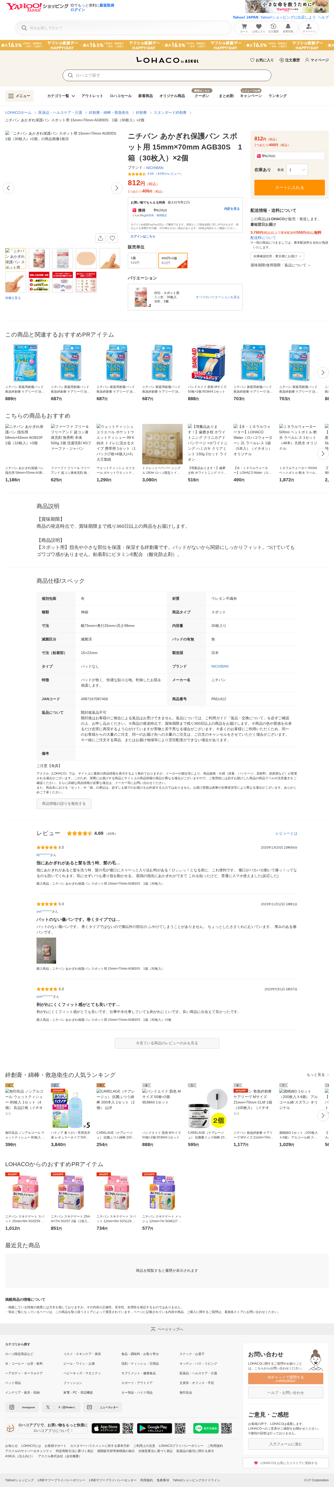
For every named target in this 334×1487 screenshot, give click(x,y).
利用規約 (146, 1480)
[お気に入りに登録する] (112, 238)
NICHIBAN (220, 666)
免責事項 (163, 1480)
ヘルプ (323, 17)
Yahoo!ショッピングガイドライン (196, 1480)
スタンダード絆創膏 (170, 112)
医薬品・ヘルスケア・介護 (60, 112)
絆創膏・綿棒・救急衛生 (109, 112)
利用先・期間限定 (156, 215)
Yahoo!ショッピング (19, 1480)
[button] (297, 170)
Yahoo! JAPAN (245, 17)
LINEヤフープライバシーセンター (113, 1480)
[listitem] (34, 1354)
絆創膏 (141, 112)
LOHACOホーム (18, 112)
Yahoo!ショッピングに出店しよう (288, 17)
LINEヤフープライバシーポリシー (61, 1480)
